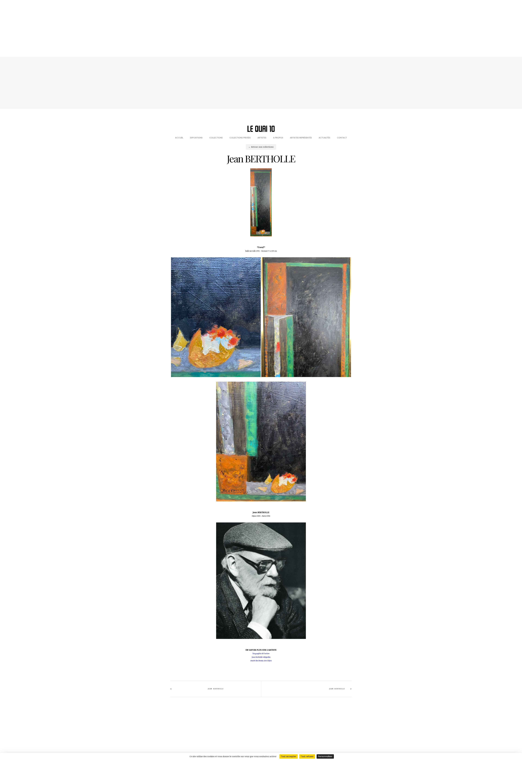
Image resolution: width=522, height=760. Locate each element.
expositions (196, 137)
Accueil (179, 137)
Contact (342, 137)
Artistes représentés (301, 137)
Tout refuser (307, 756)
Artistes (261, 137)
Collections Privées (240, 137)
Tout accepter (288, 756)
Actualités (324, 137)
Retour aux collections (262, 147)
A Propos (278, 137)
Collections (216, 137)
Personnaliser (325, 756)
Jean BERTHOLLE (215, 689)
